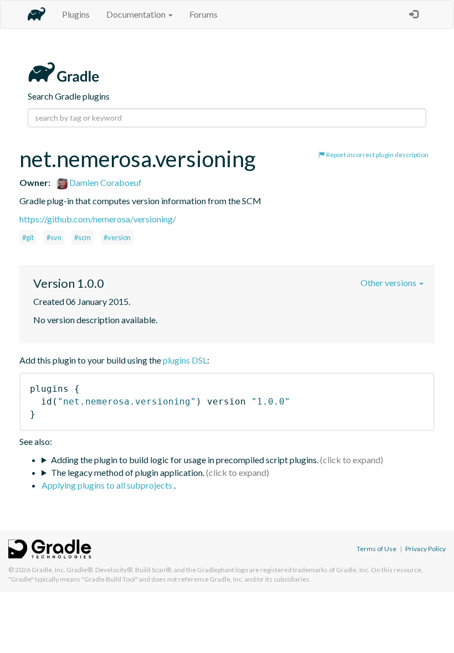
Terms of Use (376, 549)
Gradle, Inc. (48, 570)
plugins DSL (185, 360)
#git (28, 237)
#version (117, 237)
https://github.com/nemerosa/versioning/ (97, 219)
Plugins (76, 14)
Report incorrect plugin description (377, 155)
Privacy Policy (425, 549)
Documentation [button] (136, 14)
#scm (82, 237)
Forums (203, 14)
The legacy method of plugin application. (127, 472)
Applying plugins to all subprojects (108, 485)
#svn (54, 237)
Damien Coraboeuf (105, 182)
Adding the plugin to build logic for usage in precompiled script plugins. (184, 459)
